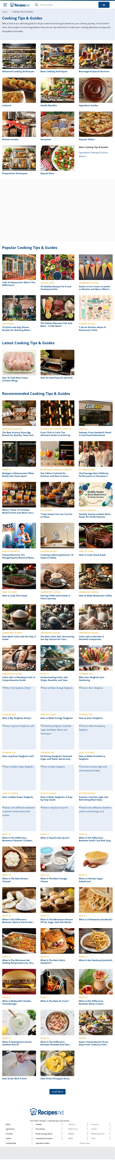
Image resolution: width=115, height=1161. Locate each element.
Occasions (45, 139)
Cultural (6, 105)
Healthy (39, 1124)
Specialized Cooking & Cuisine (93, 152)
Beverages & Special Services (94, 71)
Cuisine (8, 1138)
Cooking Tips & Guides (44, 1138)
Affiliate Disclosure (97, 1134)
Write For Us (72, 1129)
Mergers (71, 1134)
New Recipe (40, 1129)
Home (5, 11)
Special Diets (47, 173)
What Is (82, 156)
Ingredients (10, 1129)
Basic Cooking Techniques (53, 71)
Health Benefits (48, 105)
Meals (8, 1124)
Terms (93, 1138)
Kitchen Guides (10, 139)
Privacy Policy (85, 1143)
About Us (71, 1124)
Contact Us (95, 1124)
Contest (94, 1129)
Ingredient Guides (88, 105)
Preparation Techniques (14, 173)
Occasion (9, 1134)
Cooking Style (11, 1143)
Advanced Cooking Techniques (18, 71)
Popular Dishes (87, 139)
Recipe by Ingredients (44, 1134)
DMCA (70, 1138)
